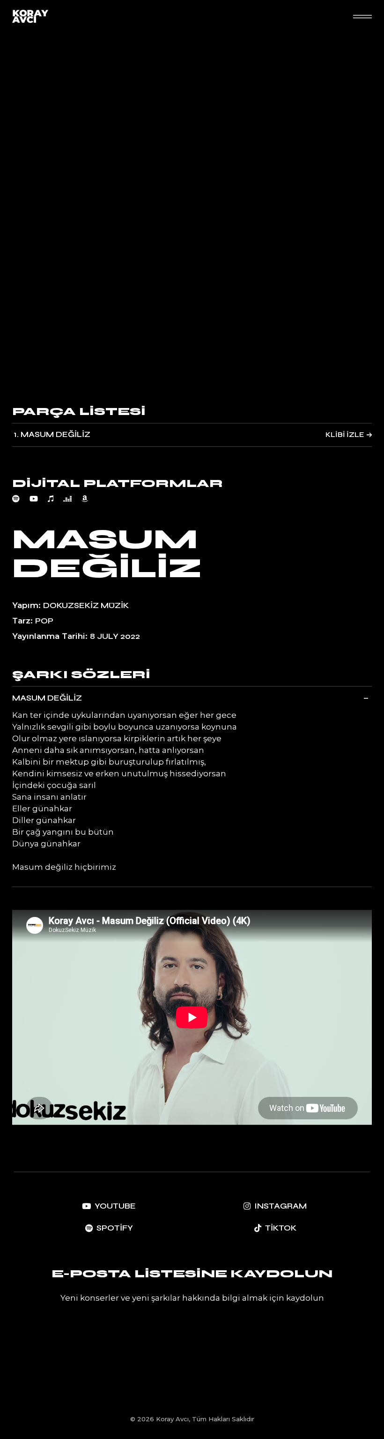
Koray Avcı (172, 1419)
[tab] (192, 697)
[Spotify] (21, 498)
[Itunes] (55, 498)
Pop (44, 620)
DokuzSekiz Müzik (86, 605)
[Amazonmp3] (89, 498)
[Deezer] (72, 498)
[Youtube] (39, 498)
